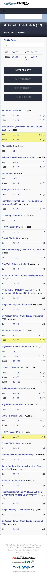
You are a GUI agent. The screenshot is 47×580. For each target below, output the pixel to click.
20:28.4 (34, 57)
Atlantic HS (7, 173)
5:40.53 (34, 52)
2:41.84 (16, 421)
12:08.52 (16, 382)
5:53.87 (16, 409)
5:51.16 (16, 356)
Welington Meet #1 (11, 189)
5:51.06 (16, 398)
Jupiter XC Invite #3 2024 (13, 480)
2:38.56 (15, 52)
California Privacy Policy (25, 545)
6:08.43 (16, 194)
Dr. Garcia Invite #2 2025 (13, 367)
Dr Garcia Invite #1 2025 (13, 416)
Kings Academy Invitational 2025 (17, 304)
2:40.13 (16, 162)
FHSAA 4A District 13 (11, 110)
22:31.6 (16, 474)
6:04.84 (16, 209)
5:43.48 (16, 167)
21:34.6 (16, 269)
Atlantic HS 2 (8, 146)
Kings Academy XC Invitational (16, 509)
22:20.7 (16, 485)
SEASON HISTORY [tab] (23, 88)
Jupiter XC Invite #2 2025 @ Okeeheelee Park (22, 275)
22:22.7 (16, 324)
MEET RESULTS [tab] (23, 70)
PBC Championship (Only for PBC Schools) (21, 249)
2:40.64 (16, 335)
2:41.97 (16, 393)
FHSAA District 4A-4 (11, 238)
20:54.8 (16, 232)
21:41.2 (16, 448)
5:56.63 (16, 372)
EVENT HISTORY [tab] (23, 79)
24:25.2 (16, 529)
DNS (15, 178)
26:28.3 (16, 503)
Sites (11, 547)
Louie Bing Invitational (12, 215)
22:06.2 (16, 309)
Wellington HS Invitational (14, 388)
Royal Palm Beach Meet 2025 (15, 404)
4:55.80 (16, 377)
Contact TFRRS (34, 547)
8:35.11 (15, 57)
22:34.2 (16, 515)
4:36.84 (16, 425)
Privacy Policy (11, 545)
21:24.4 (16, 460)
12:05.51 (16, 361)
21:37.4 (16, 284)
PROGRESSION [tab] (23, 97)
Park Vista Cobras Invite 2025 (15, 264)
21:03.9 (16, 243)
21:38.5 (16, 298)
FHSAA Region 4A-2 (11, 227)
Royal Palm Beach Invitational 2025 (18, 346)
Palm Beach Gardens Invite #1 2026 (18, 157)
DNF (15, 151)
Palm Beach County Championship (18, 454)
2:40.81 (16, 115)
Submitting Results (21, 547)
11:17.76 (16, 183)
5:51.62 (16, 120)
